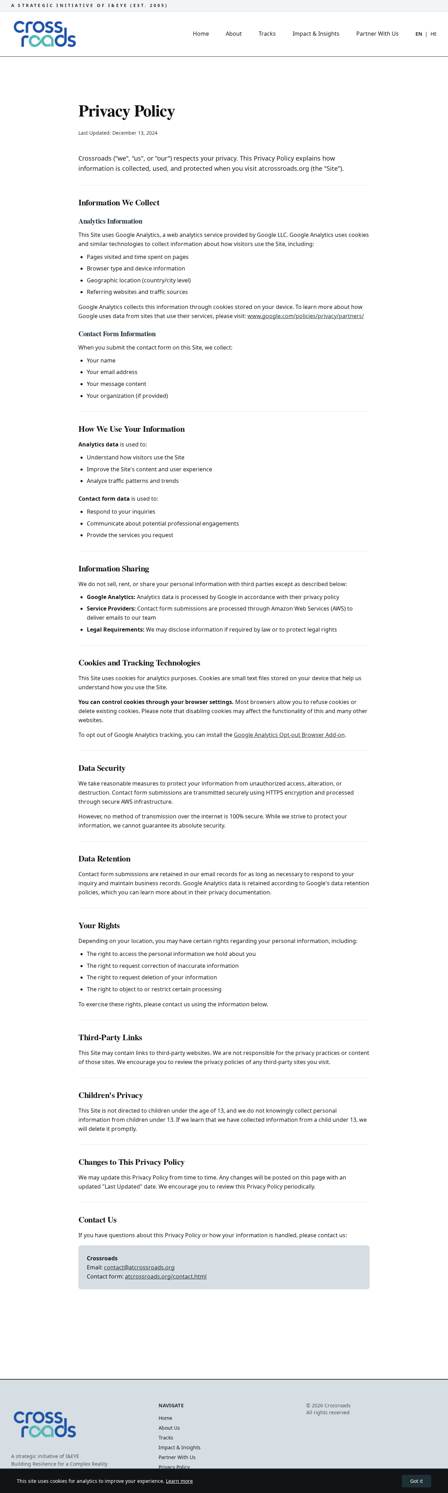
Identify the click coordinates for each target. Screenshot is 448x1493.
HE (433, 33)
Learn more (179, 1481)
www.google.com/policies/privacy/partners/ (305, 316)
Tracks (267, 33)
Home (201, 33)
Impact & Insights (316, 33)
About (234, 33)
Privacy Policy (174, 1467)
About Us (169, 1427)
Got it (416, 1481)
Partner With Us (377, 33)
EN (418, 33)
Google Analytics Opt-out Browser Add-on (289, 735)
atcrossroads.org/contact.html (165, 1276)
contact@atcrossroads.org (139, 1267)
